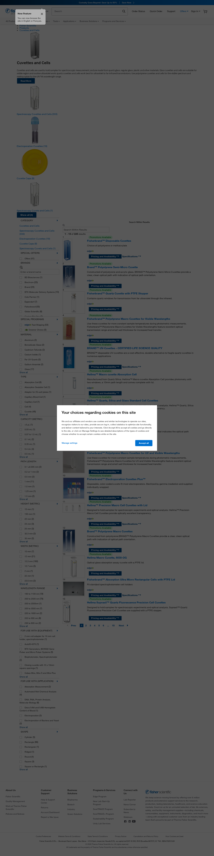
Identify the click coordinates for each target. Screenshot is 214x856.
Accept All (144, 443)
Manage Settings (69, 443)
